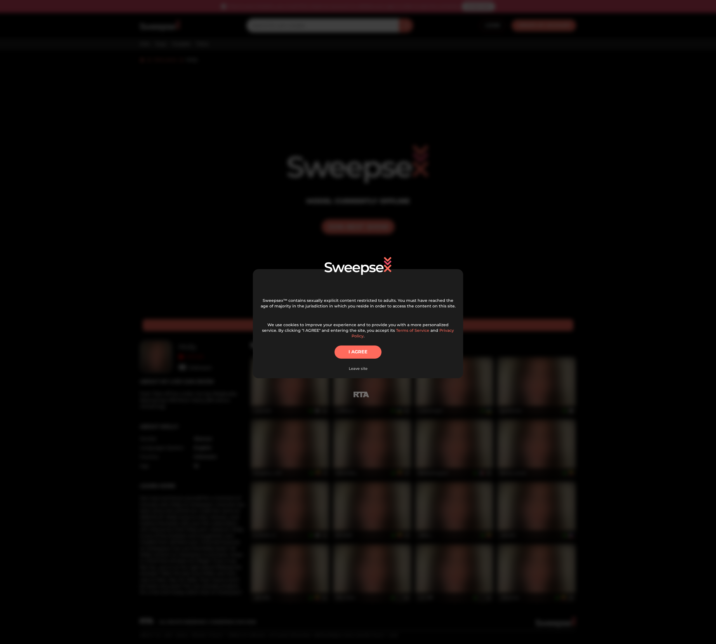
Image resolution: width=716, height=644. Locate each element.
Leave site (358, 368)
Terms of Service (412, 330)
